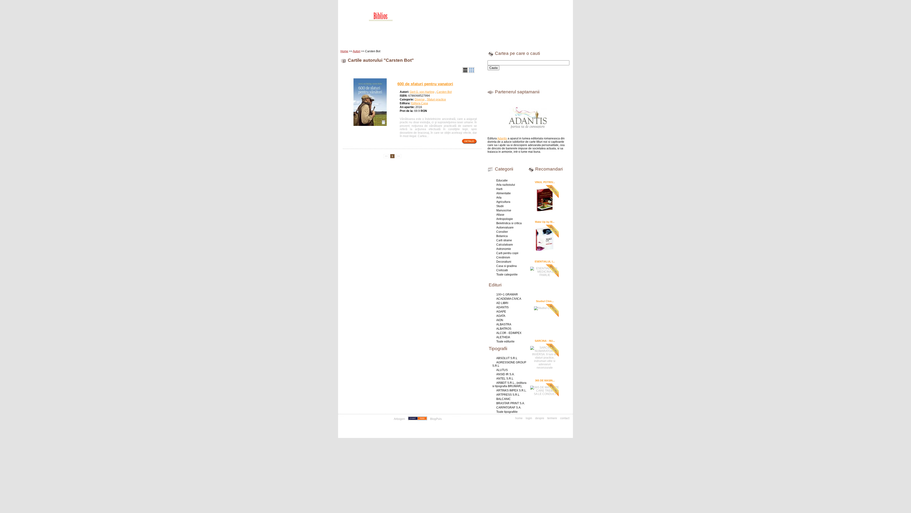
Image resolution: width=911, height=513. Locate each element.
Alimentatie (503, 193)
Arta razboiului (505, 184)
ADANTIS (502, 307)
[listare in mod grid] (471, 72)
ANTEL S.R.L (504, 378)
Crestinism (503, 257)
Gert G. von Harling (422, 92)
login (529, 418)
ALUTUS (502, 370)
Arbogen (399, 419)
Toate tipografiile (507, 411)
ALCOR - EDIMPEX (508, 333)
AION (499, 320)
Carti (364, 40)
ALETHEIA (503, 337)
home (519, 418)
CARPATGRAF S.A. (508, 407)
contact (564, 418)
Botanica (502, 236)
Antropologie (504, 219)
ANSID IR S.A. (505, 374)
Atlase (500, 214)
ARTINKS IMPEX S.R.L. (511, 390)
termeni (552, 418)
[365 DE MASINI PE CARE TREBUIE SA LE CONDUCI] (544, 390)
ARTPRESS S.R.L (508, 394)
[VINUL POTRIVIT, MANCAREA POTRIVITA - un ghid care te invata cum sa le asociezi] (544, 199)
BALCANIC (503, 399)
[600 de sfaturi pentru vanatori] (370, 125)
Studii (500, 206)
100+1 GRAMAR (507, 294)
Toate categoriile (507, 274)
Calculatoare (504, 244)
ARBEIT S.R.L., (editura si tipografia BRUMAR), (509, 384)
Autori (356, 51)
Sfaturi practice (436, 99)
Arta (499, 197)
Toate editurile (505, 341)
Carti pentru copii (507, 253)
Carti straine (504, 240)
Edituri (378, 40)
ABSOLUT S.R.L (506, 358)
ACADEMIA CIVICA (508, 298)
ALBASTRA (503, 324)
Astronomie (503, 249)
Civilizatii (502, 270)
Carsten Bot (444, 92)
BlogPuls (436, 419)
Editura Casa (419, 103)
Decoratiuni (503, 261)
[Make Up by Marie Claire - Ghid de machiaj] (544, 239)
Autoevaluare (505, 227)
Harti (499, 189)
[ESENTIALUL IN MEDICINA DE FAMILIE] (544, 271)
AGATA (500, 316)
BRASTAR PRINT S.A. (510, 403)
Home (350, 40)
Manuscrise (503, 210)
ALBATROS (503, 328)
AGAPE (501, 311)
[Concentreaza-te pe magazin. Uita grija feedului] (418, 419)
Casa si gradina (506, 266)
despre (539, 418)
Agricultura (503, 202)
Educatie (502, 180)
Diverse (420, 99)
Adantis (502, 138)
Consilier (502, 231)
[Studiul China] (544, 307)
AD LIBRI (502, 303)
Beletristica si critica (509, 223)
